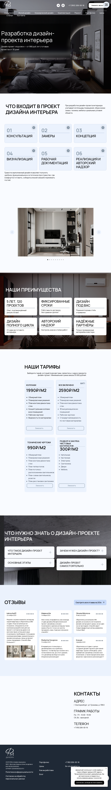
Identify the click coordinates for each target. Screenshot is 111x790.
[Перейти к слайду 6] (57, 259)
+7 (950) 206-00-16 (76, 5)
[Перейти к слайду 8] (61, 259)
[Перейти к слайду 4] (53, 259)
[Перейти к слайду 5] (55, 259)
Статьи (10, 15)
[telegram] (58, 5)
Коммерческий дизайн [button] (44, 13)
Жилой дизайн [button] (24, 13)
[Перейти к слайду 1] (47, 259)
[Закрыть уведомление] (106, 768)
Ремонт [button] (78, 13)
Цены (102, 13)
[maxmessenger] (63, 5)
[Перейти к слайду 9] (63, 259)
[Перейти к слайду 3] (51, 259)
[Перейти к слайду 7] (59, 259)
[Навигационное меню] (106, 5)
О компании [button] (9, 13)
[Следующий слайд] (99, 232)
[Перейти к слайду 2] (49, 259)
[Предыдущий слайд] (12, 232)
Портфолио (90, 13)
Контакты (21, 15)
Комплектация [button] (64, 13)
